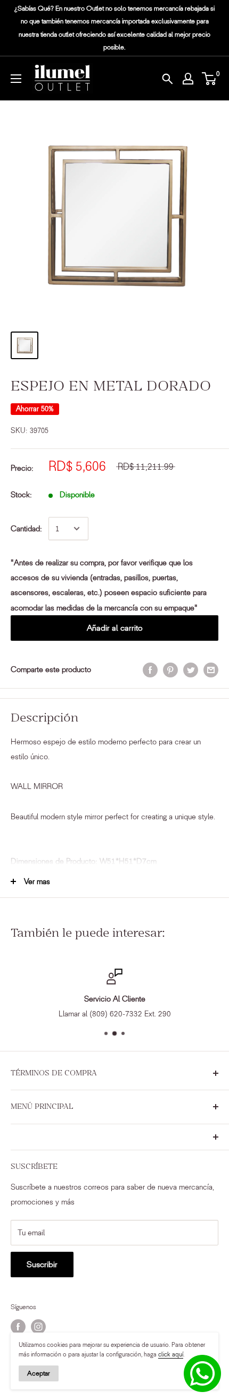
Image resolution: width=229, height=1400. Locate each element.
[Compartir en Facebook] (150, 670)
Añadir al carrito (115, 628)
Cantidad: (26, 528)
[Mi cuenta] (188, 78)
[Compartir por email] (210, 670)
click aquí (170, 1354)
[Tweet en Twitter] (190, 670)
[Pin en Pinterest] (170, 670)
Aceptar (38, 1373)
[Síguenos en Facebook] (18, 1326)
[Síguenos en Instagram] (38, 1326)
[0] (209, 78)
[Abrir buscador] (167, 78)
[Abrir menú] (16, 78)
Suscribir (42, 1264)
